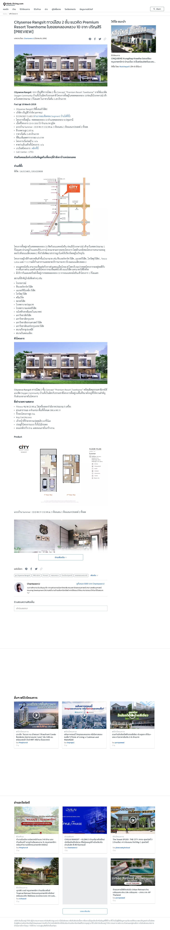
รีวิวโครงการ (25, 9)
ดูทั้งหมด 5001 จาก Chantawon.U (90, 583)
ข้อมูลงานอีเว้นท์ (86, 9)
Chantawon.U (29, 38)
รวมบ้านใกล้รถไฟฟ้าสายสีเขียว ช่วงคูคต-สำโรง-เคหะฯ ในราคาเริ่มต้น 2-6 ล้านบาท (131, 736)
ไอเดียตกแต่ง (70, 9)
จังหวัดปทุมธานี (66, 575)
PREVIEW (36, 575)
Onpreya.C (70, 742)
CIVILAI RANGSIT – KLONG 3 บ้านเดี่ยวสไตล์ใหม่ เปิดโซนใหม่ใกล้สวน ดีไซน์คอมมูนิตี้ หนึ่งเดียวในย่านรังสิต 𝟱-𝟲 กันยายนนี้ (85, 842)
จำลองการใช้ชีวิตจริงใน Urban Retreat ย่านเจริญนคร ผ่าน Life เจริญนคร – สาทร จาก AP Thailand (131, 892)
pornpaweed (119, 742)
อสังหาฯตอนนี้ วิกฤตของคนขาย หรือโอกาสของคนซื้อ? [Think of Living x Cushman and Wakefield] (83, 737)
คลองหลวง (55, 575)
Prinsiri (45, 575)
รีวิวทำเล (37, 9)
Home (5, 14)
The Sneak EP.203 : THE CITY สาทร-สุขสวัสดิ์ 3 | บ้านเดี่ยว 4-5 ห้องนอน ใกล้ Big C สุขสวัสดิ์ (132, 841)
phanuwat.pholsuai (123, 847)
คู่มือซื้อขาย (56, 9)
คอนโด (5, 9)
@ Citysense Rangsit (22, 575)
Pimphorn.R (23, 742)
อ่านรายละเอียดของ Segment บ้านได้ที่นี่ (52, 116)
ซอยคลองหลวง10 (81, 575)
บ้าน (14, 9)
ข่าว (46, 9)
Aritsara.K (22, 899)
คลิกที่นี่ (35, 148)
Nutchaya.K (124, 66)
